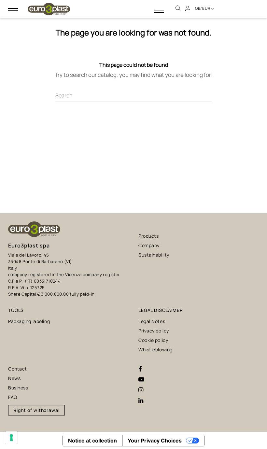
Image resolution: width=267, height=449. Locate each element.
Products (148, 236)
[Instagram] (140, 390)
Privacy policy (153, 331)
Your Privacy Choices (155, 440)
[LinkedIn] (140, 400)
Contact (17, 369)
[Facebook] (140, 369)
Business (18, 388)
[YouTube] (141, 379)
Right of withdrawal (36, 410)
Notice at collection (92, 440)
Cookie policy (153, 340)
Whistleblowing (155, 349)
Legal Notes (151, 321)
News (14, 378)
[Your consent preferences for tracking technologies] (11, 437)
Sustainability (153, 255)
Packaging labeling (29, 321)
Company (149, 245)
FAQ (12, 397)
